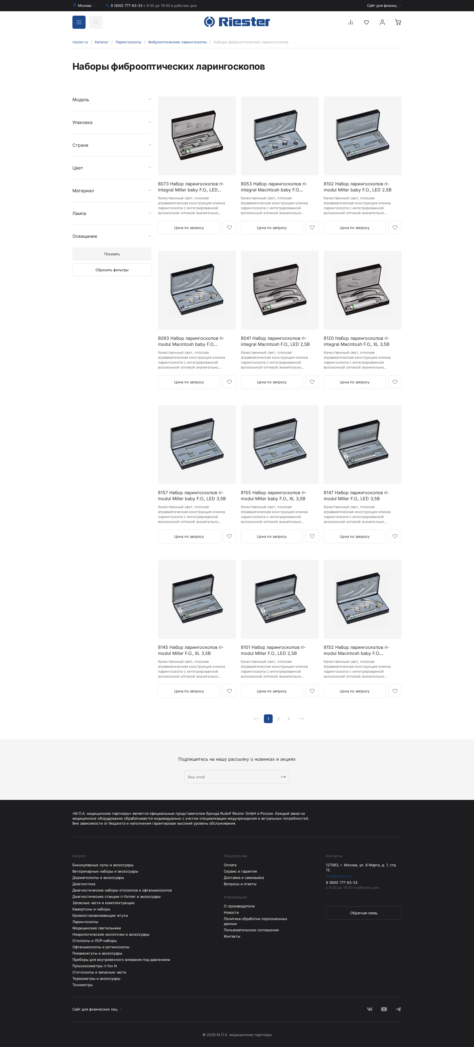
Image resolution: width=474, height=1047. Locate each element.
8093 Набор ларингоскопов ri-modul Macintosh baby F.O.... (191, 341)
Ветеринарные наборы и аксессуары (105, 871)
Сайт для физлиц (382, 5)
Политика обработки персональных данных (255, 921)
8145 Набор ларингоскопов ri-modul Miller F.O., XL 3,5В (191, 650)
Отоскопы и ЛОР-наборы (94, 940)
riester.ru (80, 42)
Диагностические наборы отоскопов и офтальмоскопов (122, 890)
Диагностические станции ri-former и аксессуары (116, 896)
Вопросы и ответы (240, 884)
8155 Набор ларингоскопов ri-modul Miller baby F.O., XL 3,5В (273, 495)
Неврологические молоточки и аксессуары (110, 934)
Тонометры (82, 985)
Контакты (232, 936)
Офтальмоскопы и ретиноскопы (100, 947)
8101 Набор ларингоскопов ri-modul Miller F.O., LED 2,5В (273, 650)
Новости (231, 912)
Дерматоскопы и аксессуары (98, 877)
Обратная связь (363, 913)
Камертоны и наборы (91, 909)
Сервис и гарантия (240, 871)
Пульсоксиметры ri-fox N (94, 966)
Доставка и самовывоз (244, 877)
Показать (112, 254)
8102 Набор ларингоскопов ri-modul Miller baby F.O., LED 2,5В (357, 187)
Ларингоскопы (128, 42)
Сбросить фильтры (112, 270)
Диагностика (83, 884)
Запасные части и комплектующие (103, 903)
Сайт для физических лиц (94, 1009)
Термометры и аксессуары (96, 978)
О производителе (239, 906)
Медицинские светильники (96, 928)
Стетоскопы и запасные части (99, 972)
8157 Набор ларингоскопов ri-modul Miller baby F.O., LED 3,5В (192, 495)
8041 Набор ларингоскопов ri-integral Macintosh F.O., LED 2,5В (275, 341)
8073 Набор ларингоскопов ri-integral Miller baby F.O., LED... (191, 187)
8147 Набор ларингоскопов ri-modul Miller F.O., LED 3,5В (356, 495)
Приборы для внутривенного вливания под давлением (121, 959)
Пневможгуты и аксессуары (97, 953)
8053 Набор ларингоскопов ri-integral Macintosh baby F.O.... (274, 187)
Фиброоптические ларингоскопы (177, 42)
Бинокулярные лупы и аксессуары (103, 865)
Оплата (230, 865)
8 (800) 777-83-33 (154, 5)
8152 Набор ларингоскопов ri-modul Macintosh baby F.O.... (356, 650)
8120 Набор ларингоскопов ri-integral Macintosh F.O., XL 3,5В (356, 341)
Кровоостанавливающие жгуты (100, 915)
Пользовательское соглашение (251, 930)
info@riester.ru (338, 876)
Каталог (102, 42)
